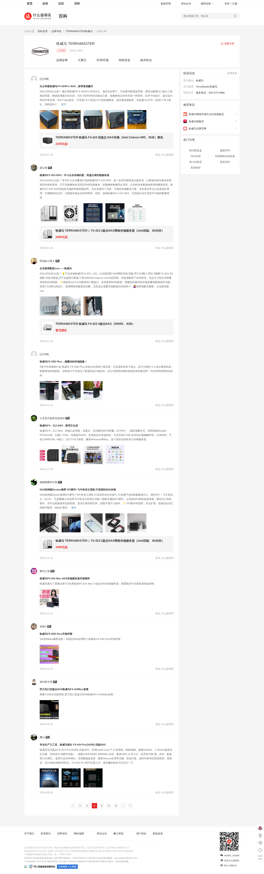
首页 (30, 3)
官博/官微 (102, 60)
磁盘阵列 (225, 150)
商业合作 (186, 3)
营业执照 (128, 851)
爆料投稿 (206, 3)
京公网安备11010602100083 (38, 847)
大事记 (82, 60)
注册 (234, 3)
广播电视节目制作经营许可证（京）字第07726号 (47, 854)
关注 (63, 50)
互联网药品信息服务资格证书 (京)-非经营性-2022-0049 (96, 851)
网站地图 (79, 833)
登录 (227, 3)
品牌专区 (57, 31)
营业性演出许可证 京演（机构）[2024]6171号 (46, 851)
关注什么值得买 (231, 860)
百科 (77, 3)
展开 (63, 104)
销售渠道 (124, 60)
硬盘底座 (225, 161)
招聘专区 (62, 833)
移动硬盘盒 (195, 150)
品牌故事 (62, 60)
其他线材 (196, 167)
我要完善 (229, 43)
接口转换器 (195, 161)
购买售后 (146, 60)
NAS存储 (196, 156)
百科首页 (43, 31)
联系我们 (46, 833)
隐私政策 (158, 833)
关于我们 (29, 833)
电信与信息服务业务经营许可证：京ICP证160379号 (80, 847)
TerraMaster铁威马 (206, 86)
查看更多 (232, 73)
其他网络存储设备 (225, 156)
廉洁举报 (118, 833)
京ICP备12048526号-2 (118, 847)
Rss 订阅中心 (230, 865)
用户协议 (141, 833)
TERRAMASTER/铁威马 (79, 31)
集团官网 (166, 3)
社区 (61, 3)
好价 (45, 3)
